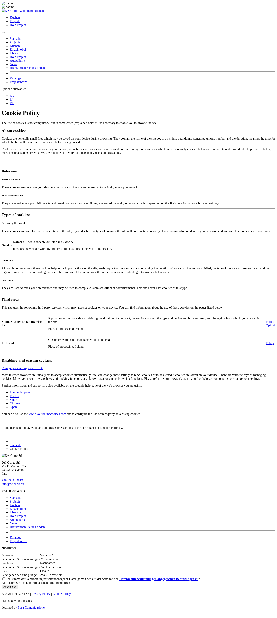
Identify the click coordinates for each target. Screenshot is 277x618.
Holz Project (18, 25)
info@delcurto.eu (13, 484)
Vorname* (46, 555)
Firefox (14, 396)
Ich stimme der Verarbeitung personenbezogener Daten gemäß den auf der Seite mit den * (103, 579)
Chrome (15, 403)
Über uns (15, 53)
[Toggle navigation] (3, 32)
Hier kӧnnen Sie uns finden (27, 67)
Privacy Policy (41, 594)
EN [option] (12, 95)
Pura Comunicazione (31, 607)
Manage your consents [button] (17, 600)
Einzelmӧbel (18, 49)
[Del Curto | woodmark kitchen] (23, 10)
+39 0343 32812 (12, 480)
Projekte (15, 21)
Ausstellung (17, 60)
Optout (270, 325)
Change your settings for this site (22, 368)
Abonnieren (9, 586)
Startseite (15, 38)
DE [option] (12, 103)
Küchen (15, 17)
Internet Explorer (20, 392)
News (13, 64)
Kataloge (15, 78)
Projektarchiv (18, 82)
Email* (44, 571)
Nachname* (47, 563)
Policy (270, 321)
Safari (13, 399)
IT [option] (11, 99)
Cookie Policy (62, 594)
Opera (14, 407)
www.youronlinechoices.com (47, 414)
